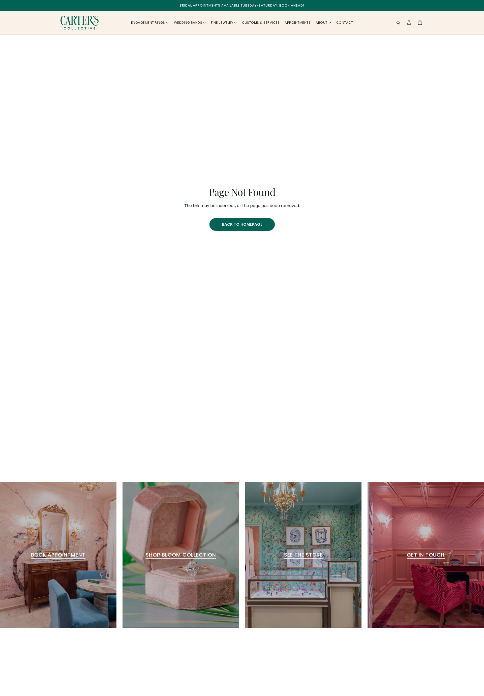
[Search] (398, 22)
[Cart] (420, 22)
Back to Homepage (242, 224)
